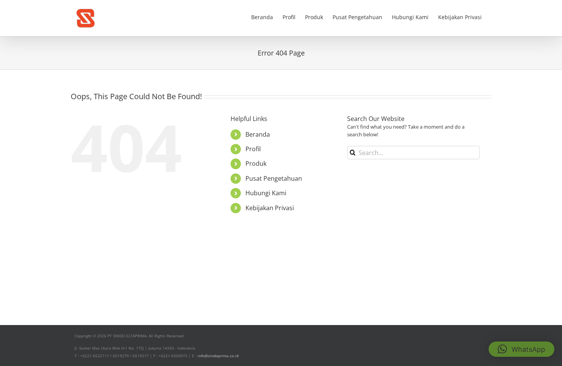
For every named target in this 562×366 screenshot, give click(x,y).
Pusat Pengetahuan (273, 178)
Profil (253, 149)
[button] (521, 349)
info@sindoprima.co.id (218, 355)
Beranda (257, 134)
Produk (255, 163)
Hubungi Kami (265, 193)
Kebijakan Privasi (269, 208)
